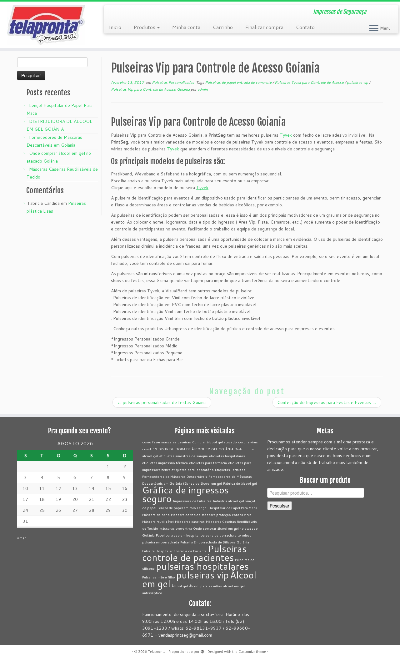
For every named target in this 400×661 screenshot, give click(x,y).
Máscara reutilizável (158, 521)
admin (203, 89)
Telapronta (157, 651)
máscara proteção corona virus (227, 514)
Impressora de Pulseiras (192, 500)
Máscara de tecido (186, 514)
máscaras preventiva (175, 528)
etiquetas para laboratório (193, 469)
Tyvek (286, 135)
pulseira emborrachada (160, 542)
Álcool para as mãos (205, 585)
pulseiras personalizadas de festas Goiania (162, 402)
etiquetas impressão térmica (165, 462)
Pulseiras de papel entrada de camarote (238, 82)
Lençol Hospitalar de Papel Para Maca (227, 507)
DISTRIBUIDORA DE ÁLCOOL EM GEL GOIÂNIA (195, 449)
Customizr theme (252, 651)
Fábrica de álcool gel (240, 483)
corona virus (248, 442)
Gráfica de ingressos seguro (185, 494)
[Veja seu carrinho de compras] (386, 10)
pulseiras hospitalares (202, 566)
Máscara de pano (156, 514)
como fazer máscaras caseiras (166, 442)
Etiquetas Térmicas (230, 469)
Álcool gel (180, 585)
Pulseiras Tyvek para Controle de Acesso (310, 82)
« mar (21, 538)
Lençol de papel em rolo (177, 507)
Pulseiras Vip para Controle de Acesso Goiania (151, 89)
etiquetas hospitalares (227, 455)
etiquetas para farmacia (208, 462)
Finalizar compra (264, 27)
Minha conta (186, 27)
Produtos (145, 27)
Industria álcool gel (228, 500)
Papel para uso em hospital (177, 535)
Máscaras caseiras (190, 521)
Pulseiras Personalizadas (173, 82)
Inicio (115, 27)
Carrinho (223, 27)
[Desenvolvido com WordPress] (202, 650)
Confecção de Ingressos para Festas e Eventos (327, 402)
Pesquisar (279, 505)
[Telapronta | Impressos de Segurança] (46, 25)
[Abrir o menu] (373, 28)
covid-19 (149, 449)
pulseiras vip (358, 82)
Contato (305, 27)
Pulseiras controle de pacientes (194, 553)
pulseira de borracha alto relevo (226, 535)
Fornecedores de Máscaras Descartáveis (174, 476)
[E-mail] (113, 12)
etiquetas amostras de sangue (183, 455)
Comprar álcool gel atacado (214, 442)
